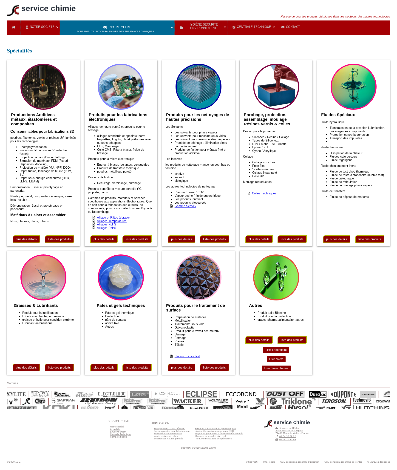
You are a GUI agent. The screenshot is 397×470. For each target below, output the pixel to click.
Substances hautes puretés (168, 438)
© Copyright (252, 462)
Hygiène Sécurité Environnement (203, 26)
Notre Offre (115, 29)
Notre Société (42, 27)
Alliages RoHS (106, 224)
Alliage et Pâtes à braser (113, 217)
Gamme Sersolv (185, 206)
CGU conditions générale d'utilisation (299, 462)
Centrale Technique (254, 27)
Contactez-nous (118, 436)
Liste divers (276, 359)
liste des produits (59, 239)
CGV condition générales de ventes (343, 462)
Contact (293, 27)
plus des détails (26, 239)
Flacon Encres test (187, 356)
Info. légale (269, 462)
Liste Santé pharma (276, 368)
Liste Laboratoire (276, 350)
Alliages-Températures (112, 221)
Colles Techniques (264, 193)
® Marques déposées (378, 462)
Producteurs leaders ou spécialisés (213, 438)
